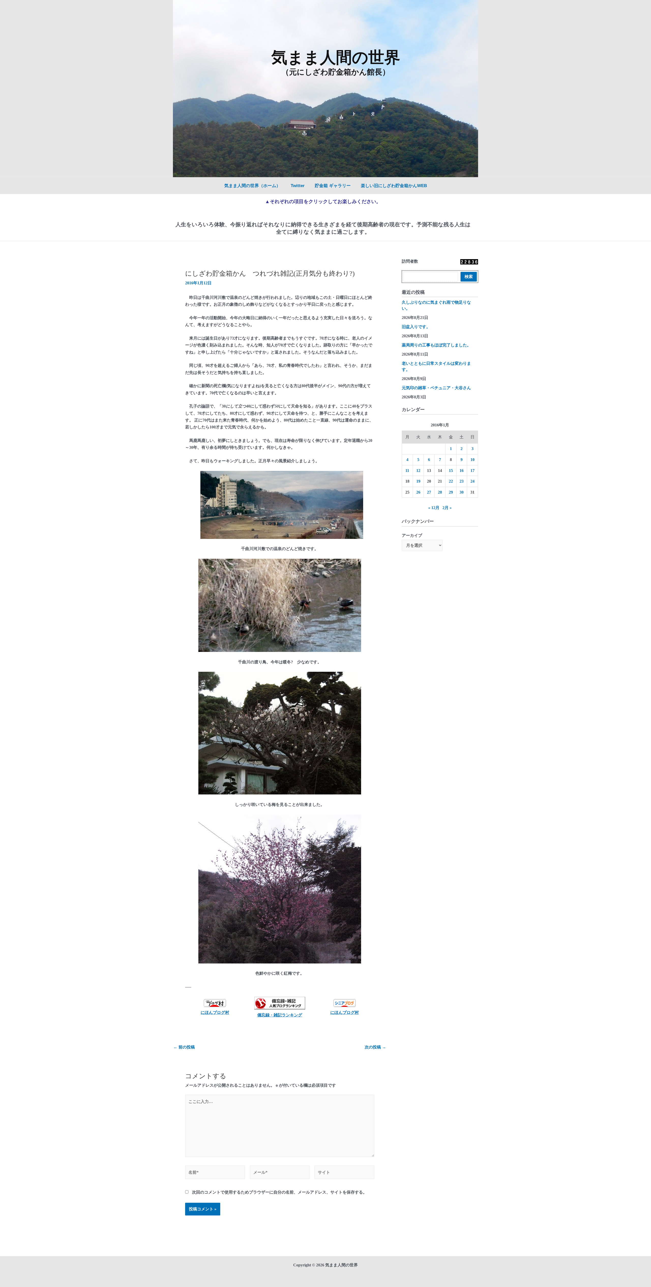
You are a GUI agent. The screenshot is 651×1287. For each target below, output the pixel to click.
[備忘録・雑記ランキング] (280, 1003)
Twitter (298, 185)
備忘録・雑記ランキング (279, 1015)
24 (472, 481)
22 (451, 481)
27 (429, 492)
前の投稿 (184, 1047)
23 (462, 481)
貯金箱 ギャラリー (333, 185)
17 (472, 470)
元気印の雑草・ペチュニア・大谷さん (436, 388)
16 (462, 470)
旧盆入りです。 (416, 327)
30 (462, 492)
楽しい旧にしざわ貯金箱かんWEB (394, 185)
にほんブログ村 (215, 1012)
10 (472, 459)
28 (440, 492)
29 (451, 492)
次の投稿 (375, 1047)
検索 (469, 276)
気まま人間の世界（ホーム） (252, 185)
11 (407, 470)
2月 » (447, 508)
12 (418, 470)
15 (451, 470)
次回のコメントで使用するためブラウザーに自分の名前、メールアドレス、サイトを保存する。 (279, 1192)
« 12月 (433, 508)
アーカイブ (412, 535)
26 (418, 492)
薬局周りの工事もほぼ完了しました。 (436, 345)
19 (418, 481)
